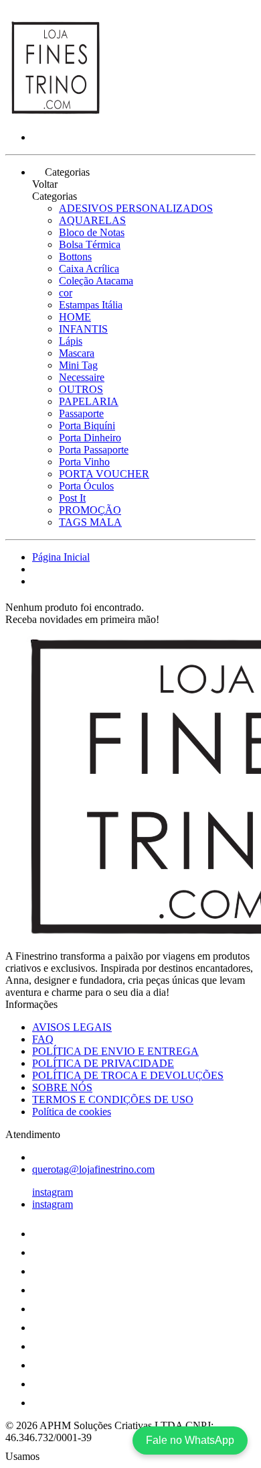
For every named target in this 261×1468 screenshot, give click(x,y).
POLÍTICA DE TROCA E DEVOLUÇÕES (128, 1075)
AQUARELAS (92, 220)
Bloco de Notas (91, 232)
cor (65, 292)
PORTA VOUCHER (104, 473)
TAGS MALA (90, 522)
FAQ (43, 1039)
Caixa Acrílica (89, 268)
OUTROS (81, 389)
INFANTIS (83, 329)
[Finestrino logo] (55, 114)
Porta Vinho (84, 461)
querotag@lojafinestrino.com (93, 1169)
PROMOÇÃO (90, 510)
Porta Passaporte (93, 449)
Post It (72, 498)
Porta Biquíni (87, 425)
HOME (75, 317)
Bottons (75, 256)
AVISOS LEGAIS (72, 1027)
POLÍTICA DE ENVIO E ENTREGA (115, 1051)
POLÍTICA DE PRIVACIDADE (103, 1063)
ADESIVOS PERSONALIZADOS (136, 208)
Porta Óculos (86, 486)
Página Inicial (61, 557)
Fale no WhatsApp (190, 1440)
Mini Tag (78, 365)
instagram (52, 1192)
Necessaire (81, 377)
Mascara (76, 353)
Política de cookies (71, 1111)
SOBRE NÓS (62, 1087)
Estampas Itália (90, 304)
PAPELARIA (88, 401)
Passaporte (81, 413)
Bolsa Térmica (89, 244)
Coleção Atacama (96, 280)
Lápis (70, 341)
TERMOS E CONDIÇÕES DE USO (112, 1099)
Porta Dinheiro (90, 437)
